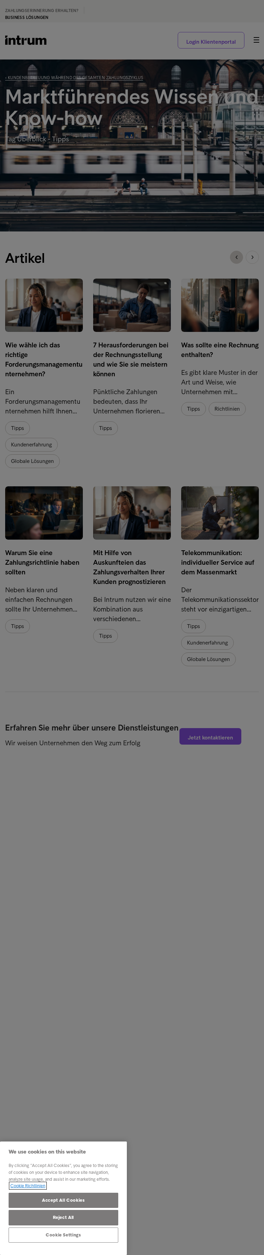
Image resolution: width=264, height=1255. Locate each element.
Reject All (63, 1217)
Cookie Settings (63, 1234)
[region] (63, 1198)
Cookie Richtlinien (27, 1185)
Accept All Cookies (63, 1200)
